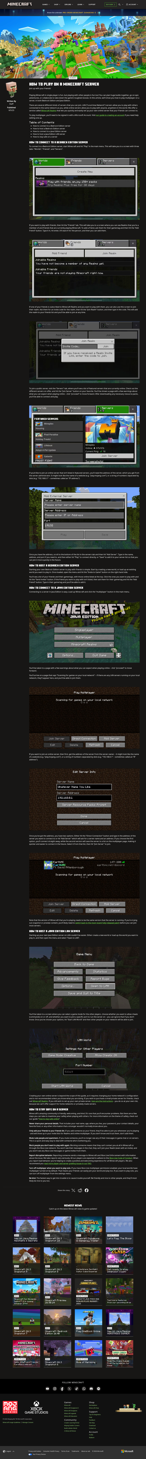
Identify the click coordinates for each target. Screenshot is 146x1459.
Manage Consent (27, 1422)
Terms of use (65, 1451)
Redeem (91, 1438)
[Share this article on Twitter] (73, 1190)
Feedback (92, 1420)
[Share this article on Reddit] (80, 1190)
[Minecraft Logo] (19, 4)
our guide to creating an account (110, 115)
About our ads (85, 1451)
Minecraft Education (70, 1416)
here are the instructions (102, 1101)
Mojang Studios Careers (72, 1425)
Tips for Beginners (95, 1415)
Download (92, 1425)
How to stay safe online (49, 1119)
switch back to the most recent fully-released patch (97, 923)
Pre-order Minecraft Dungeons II (79, 12)
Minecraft (67, 1405)
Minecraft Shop (94, 1408)
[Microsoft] (127, 1451)
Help (90, 1417)
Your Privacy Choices (39, 1454)
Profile (91, 1435)
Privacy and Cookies (35, 1451)
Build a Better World (70, 1428)
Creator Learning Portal (71, 1423)
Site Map (92, 1423)
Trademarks (75, 1451)
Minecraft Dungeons (70, 1411)
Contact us (92, 1428)
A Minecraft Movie (70, 1431)
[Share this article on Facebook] (86, 1190)
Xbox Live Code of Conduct (120, 1158)
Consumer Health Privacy (51, 1451)
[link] (47, 1388)
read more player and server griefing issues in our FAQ (67, 1163)
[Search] (121, 4)
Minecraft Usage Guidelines (11, 1422)
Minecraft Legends (70, 1413)
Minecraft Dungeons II (71, 1408)
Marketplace (93, 1405)
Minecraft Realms (48, 110)
